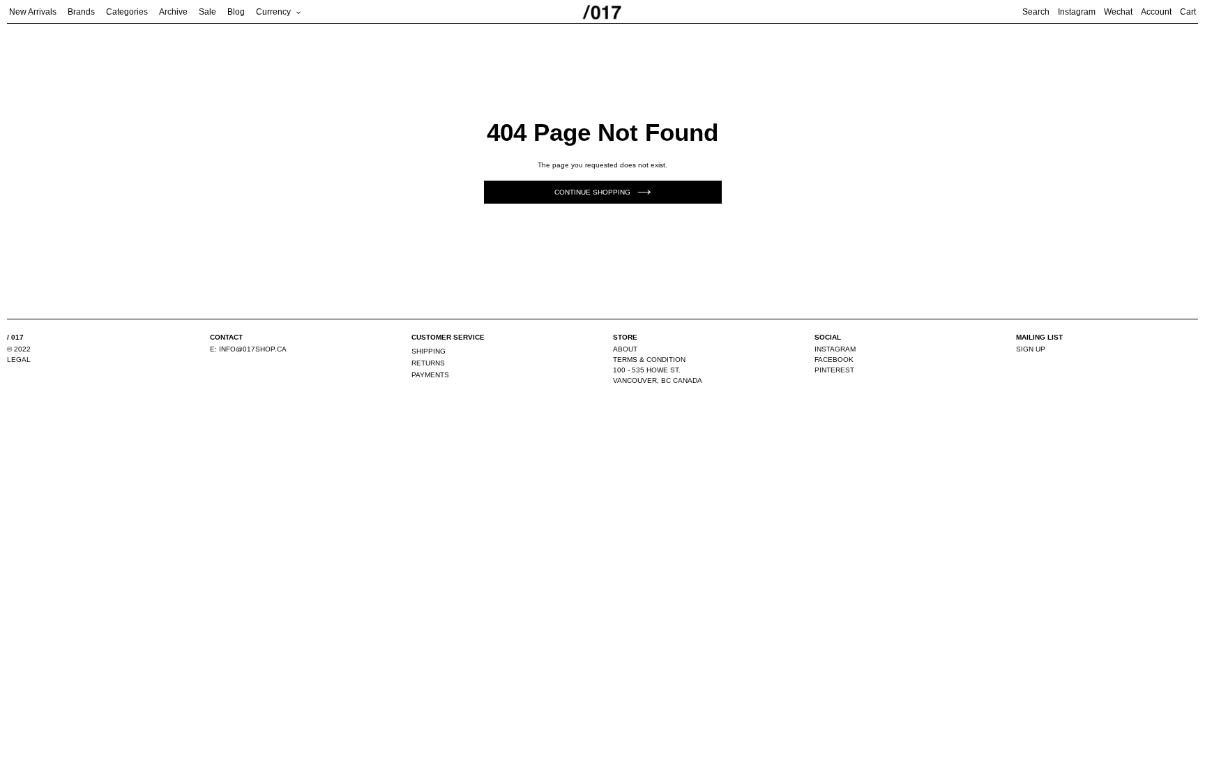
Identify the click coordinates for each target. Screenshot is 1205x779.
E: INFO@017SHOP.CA (248, 349)
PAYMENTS (430, 375)
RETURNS (428, 363)
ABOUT (625, 349)
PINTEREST (834, 370)
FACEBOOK (834, 359)
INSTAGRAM (835, 349)
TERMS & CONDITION (649, 359)
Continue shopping (592, 192)
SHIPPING (428, 351)
